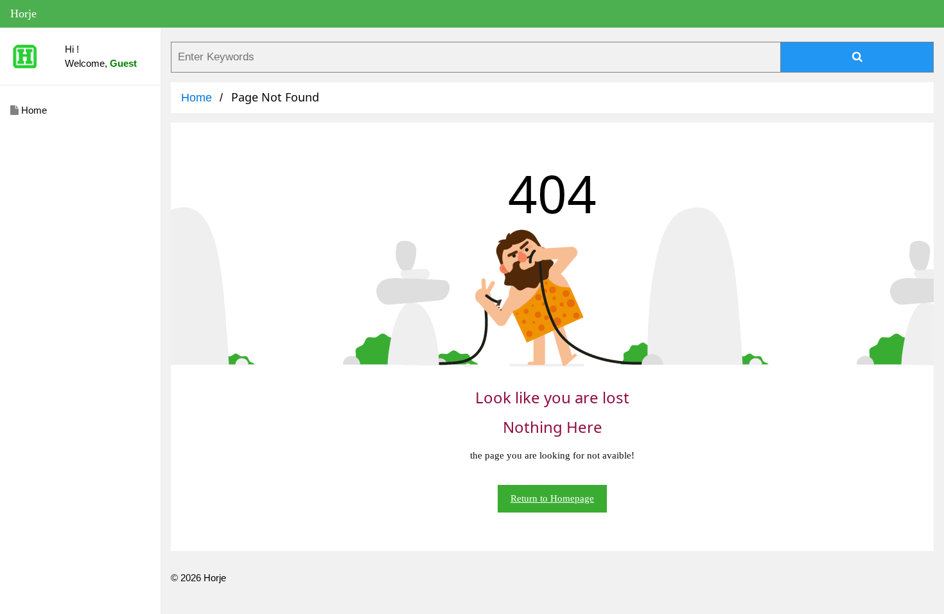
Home (33, 110)
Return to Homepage (552, 498)
